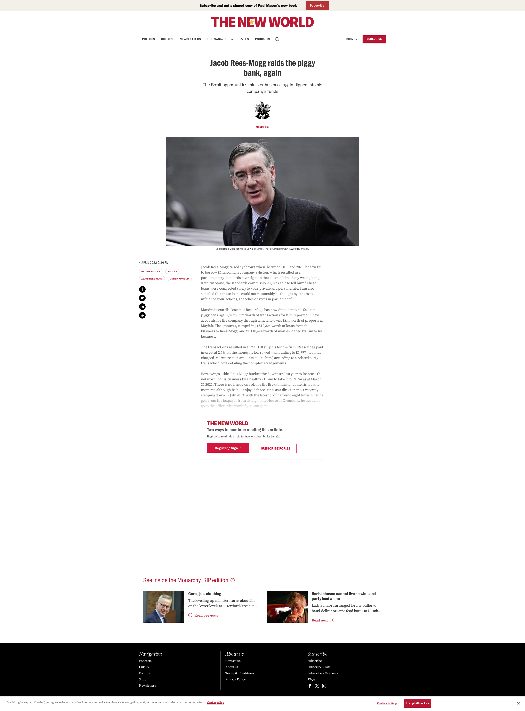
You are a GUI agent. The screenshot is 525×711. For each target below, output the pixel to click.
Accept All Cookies (417, 703)
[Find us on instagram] (324, 687)
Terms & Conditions (239, 673)
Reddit (142, 315)
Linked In (142, 306)
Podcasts (262, 39)
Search (277, 39)
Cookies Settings (387, 703)
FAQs (311, 679)
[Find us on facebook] (310, 687)
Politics (148, 39)
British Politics (150, 271)
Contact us (232, 661)
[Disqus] (262, 510)
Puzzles (243, 39)
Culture (167, 39)
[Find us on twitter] (317, 687)
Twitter (142, 298)
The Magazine (217, 39)
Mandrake (262, 127)
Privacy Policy (235, 679)
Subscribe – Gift (319, 667)
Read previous (206, 615)
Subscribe (317, 5)
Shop (142, 679)
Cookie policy (215, 702)
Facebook (142, 289)
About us (231, 667)
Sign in (351, 39)
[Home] (262, 22)
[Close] (518, 703)
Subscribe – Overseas (323, 673)
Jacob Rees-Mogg (152, 278)
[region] (262, 703)
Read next (320, 620)
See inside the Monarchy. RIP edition (185, 579)
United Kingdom (179, 278)
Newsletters (190, 39)
